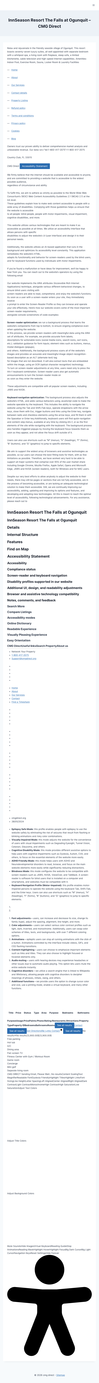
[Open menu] (93, 5)
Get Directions (34, 1031)
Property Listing (19, 100)
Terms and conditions (22, 115)
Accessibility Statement (35, 166)
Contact (78, 1025)
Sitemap (60, 1375)
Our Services (17, 85)
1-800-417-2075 (20, 655)
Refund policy (18, 108)
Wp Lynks (46, 1031)
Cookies (15, 131)
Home (14, 70)
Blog (13, 138)
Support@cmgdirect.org (24, 658)
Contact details (19, 93)
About (14, 77)
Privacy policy (18, 123)
